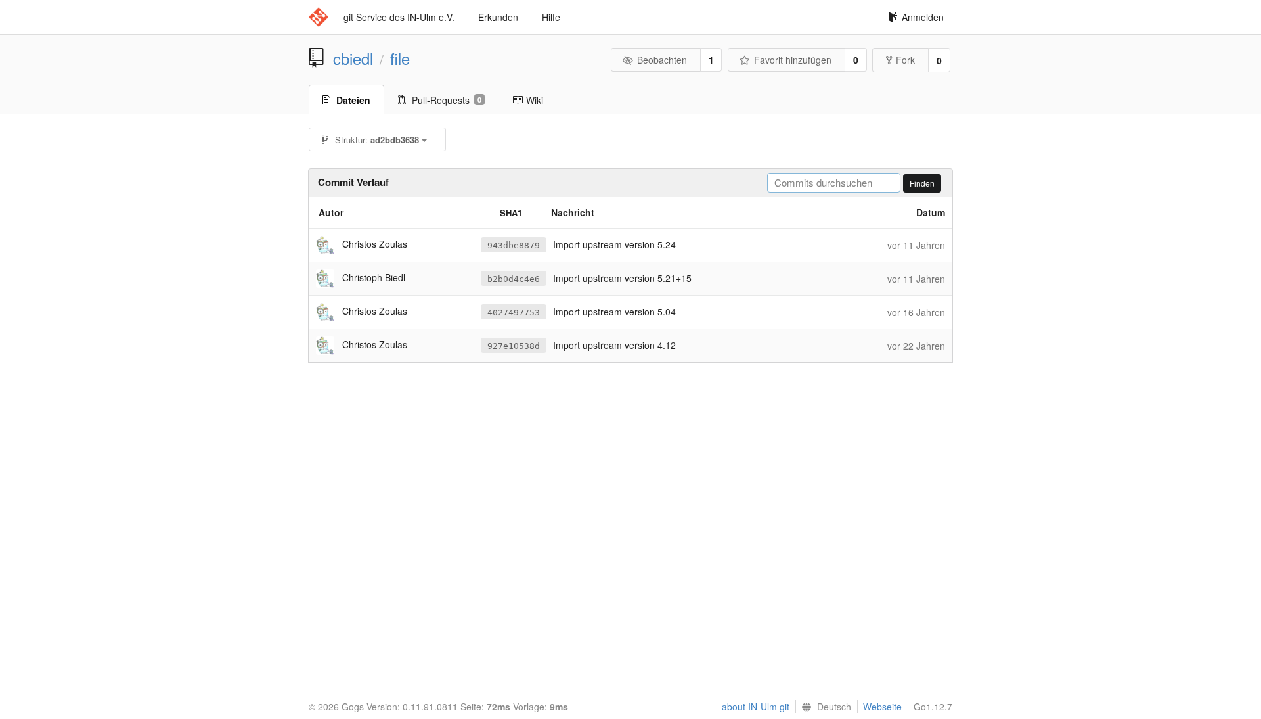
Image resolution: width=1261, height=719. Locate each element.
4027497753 (513, 312)
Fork (905, 59)
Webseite (882, 706)
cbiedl (353, 58)
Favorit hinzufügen (792, 59)
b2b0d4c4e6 (513, 279)
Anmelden (923, 17)
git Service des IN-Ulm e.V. (398, 17)
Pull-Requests (446, 99)
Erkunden (498, 17)
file (400, 58)
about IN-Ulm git (755, 706)
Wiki (534, 99)
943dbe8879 (513, 245)
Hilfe (551, 17)
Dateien (353, 99)
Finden (922, 183)
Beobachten (662, 59)
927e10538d (513, 346)
